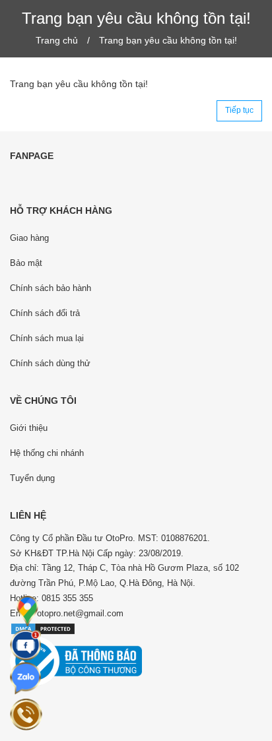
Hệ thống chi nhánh (47, 453)
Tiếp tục (239, 110)
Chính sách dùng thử (50, 363)
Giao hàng (29, 238)
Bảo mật (26, 263)
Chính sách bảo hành (50, 288)
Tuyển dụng (32, 478)
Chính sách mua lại (47, 338)
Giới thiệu (29, 428)
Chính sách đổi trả (45, 313)
